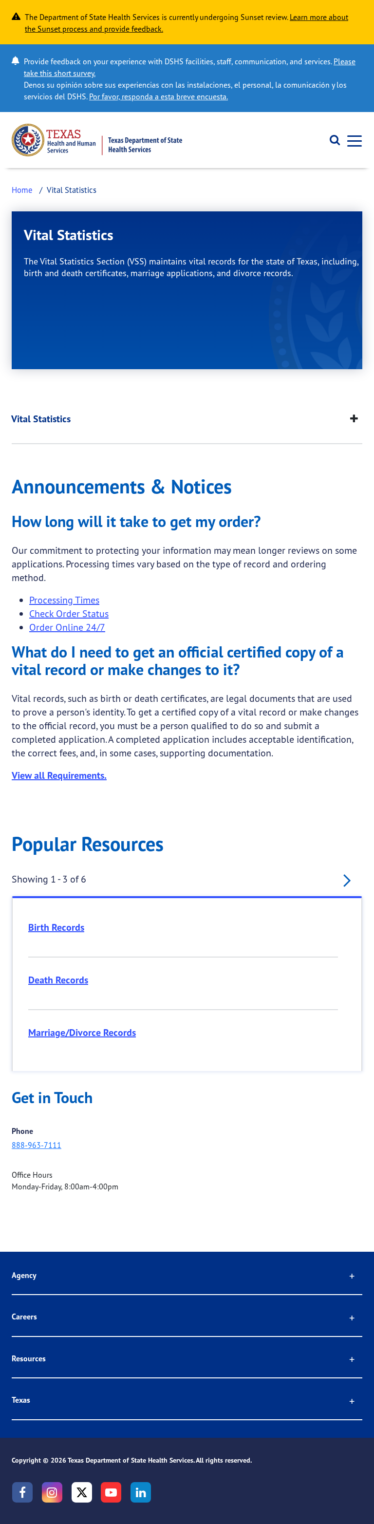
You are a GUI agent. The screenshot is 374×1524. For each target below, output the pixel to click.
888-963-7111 (36, 1145)
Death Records (58, 980)
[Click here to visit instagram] (52, 1492)
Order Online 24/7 (67, 627)
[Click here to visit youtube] (111, 1492)
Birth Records (56, 927)
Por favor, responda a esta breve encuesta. (158, 96)
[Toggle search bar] (331, 140)
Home (22, 190)
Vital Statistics (41, 419)
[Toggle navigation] (351, 140)
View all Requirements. (59, 775)
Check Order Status (69, 613)
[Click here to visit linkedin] (141, 1492)
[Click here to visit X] (82, 1492)
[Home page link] (97, 140)
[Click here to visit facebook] (22, 1492)
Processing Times (64, 600)
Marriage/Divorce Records (82, 1032)
